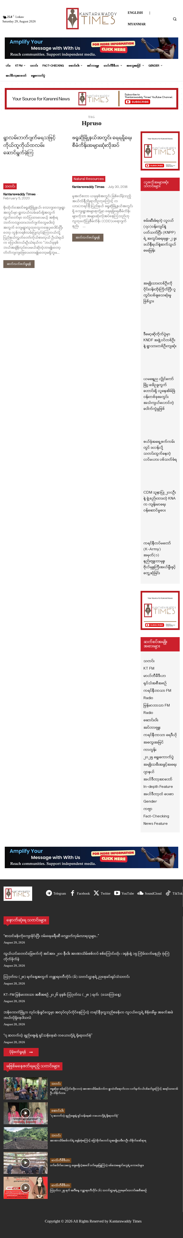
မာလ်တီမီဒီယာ (60, 1160)
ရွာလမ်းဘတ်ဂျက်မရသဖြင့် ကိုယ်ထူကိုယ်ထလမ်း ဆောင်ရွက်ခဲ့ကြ (29, 145)
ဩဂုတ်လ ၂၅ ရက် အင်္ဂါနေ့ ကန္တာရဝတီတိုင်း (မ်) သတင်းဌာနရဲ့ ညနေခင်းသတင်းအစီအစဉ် (98, 1190)
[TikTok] (168, 894)
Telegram (59, 893)
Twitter (106, 893)
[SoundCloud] (140, 894)
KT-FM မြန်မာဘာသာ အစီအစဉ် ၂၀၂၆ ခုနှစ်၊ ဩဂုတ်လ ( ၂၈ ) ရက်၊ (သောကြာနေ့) (62, 994)
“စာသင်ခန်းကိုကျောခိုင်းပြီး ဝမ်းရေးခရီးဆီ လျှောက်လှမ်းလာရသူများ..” (51, 936)
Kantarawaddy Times (19, 194)
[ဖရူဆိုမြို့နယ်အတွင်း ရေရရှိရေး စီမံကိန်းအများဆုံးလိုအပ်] (103, 166)
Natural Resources (89, 179)
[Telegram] (49, 894)
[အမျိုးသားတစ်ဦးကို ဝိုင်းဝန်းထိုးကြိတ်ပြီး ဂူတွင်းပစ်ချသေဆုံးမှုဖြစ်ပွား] (160, 269)
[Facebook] (73, 894)
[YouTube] (117, 894)
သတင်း (10, 186)
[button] (175, 19)
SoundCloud (153, 893)
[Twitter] (96, 894)
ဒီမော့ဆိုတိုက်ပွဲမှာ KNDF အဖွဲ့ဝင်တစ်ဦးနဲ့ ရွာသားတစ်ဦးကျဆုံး (159, 340)
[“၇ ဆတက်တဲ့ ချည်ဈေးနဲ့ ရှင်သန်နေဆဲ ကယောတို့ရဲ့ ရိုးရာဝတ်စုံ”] (26, 1113)
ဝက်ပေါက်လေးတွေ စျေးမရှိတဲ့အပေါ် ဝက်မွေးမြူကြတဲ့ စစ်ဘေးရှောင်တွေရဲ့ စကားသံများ (97, 1165)
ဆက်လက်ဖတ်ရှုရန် (19, 264)
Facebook (83, 893)
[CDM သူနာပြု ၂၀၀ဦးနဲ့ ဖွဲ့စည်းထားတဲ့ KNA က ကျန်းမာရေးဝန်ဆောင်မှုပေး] (160, 479)
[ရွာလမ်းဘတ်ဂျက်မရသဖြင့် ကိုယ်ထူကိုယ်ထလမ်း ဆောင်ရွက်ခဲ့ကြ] (34, 174)
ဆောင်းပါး (57, 1111)
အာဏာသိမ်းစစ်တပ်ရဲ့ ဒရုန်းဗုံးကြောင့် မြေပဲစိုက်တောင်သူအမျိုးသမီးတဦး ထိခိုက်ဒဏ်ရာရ (98, 1141)
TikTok (178, 893)
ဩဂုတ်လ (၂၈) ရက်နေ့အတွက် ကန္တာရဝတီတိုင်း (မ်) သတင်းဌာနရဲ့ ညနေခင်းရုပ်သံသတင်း (67, 977)
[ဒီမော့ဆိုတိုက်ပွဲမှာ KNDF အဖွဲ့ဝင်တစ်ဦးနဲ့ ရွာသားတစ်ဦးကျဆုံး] (160, 320)
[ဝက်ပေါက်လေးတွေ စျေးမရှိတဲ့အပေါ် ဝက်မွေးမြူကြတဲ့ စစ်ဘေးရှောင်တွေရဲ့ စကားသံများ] (26, 1163)
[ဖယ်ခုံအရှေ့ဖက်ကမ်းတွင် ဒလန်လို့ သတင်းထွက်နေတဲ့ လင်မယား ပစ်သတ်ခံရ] (160, 428)
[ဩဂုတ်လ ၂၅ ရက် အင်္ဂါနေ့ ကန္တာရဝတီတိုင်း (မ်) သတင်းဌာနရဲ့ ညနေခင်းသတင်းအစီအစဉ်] (26, 1188)
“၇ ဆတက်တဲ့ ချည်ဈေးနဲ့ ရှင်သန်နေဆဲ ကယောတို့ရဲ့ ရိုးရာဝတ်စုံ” (48, 1035)
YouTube (128, 893)
